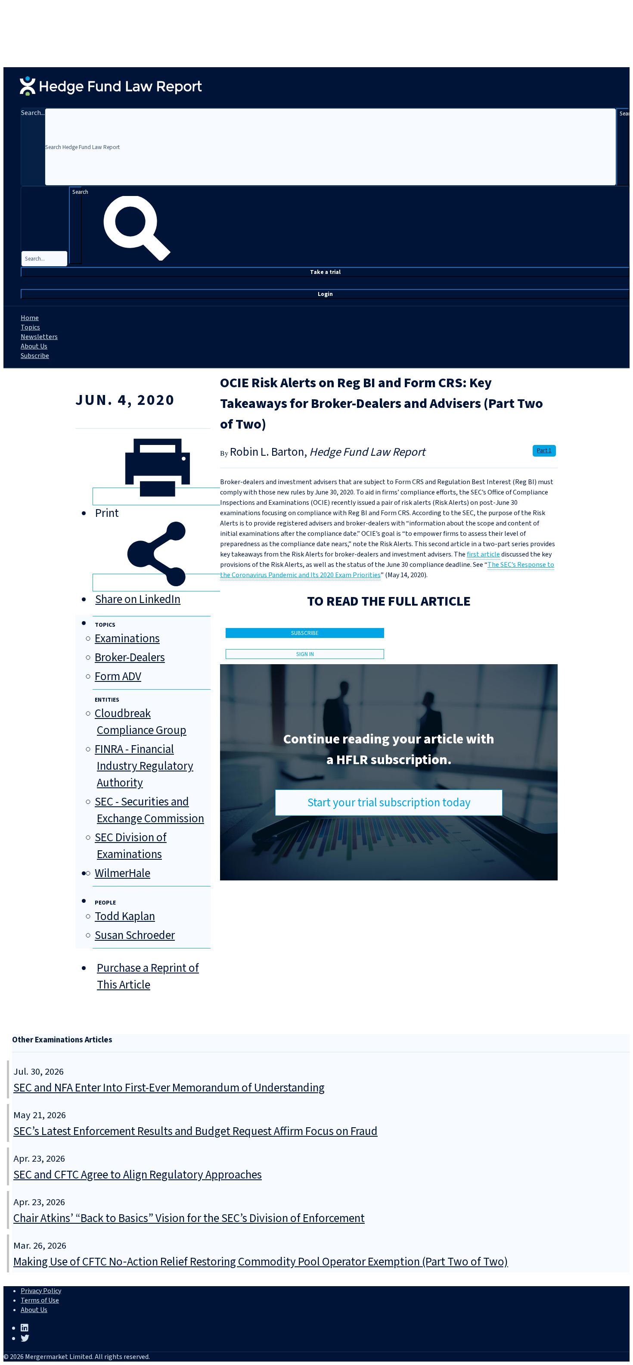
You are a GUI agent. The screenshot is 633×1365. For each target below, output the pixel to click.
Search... (33, 113)
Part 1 (544, 450)
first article (483, 554)
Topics (30, 327)
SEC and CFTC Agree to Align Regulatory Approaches (137, 1174)
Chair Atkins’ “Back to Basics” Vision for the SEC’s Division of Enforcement (189, 1218)
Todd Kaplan (125, 916)
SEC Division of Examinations (131, 846)
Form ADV (118, 676)
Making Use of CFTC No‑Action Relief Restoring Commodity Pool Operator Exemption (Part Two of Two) (260, 1261)
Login (325, 294)
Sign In (305, 654)
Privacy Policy (41, 1291)
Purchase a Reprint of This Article (148, 976)
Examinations (127, 638)
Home (30, 318)
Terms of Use (40, 1300)
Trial (325, 272)
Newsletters (39, 337)
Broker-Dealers (130, 657)
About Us (34, 346)
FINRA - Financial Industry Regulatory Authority (144, 766)
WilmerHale (122, 873)
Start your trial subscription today (389, 802)
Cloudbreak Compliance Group (140, 722)
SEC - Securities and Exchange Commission (149, 810)
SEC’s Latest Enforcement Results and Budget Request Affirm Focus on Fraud (195, 1131)
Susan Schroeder (135, 935)
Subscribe (35, 356)
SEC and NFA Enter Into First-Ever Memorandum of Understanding (169, 1087)
